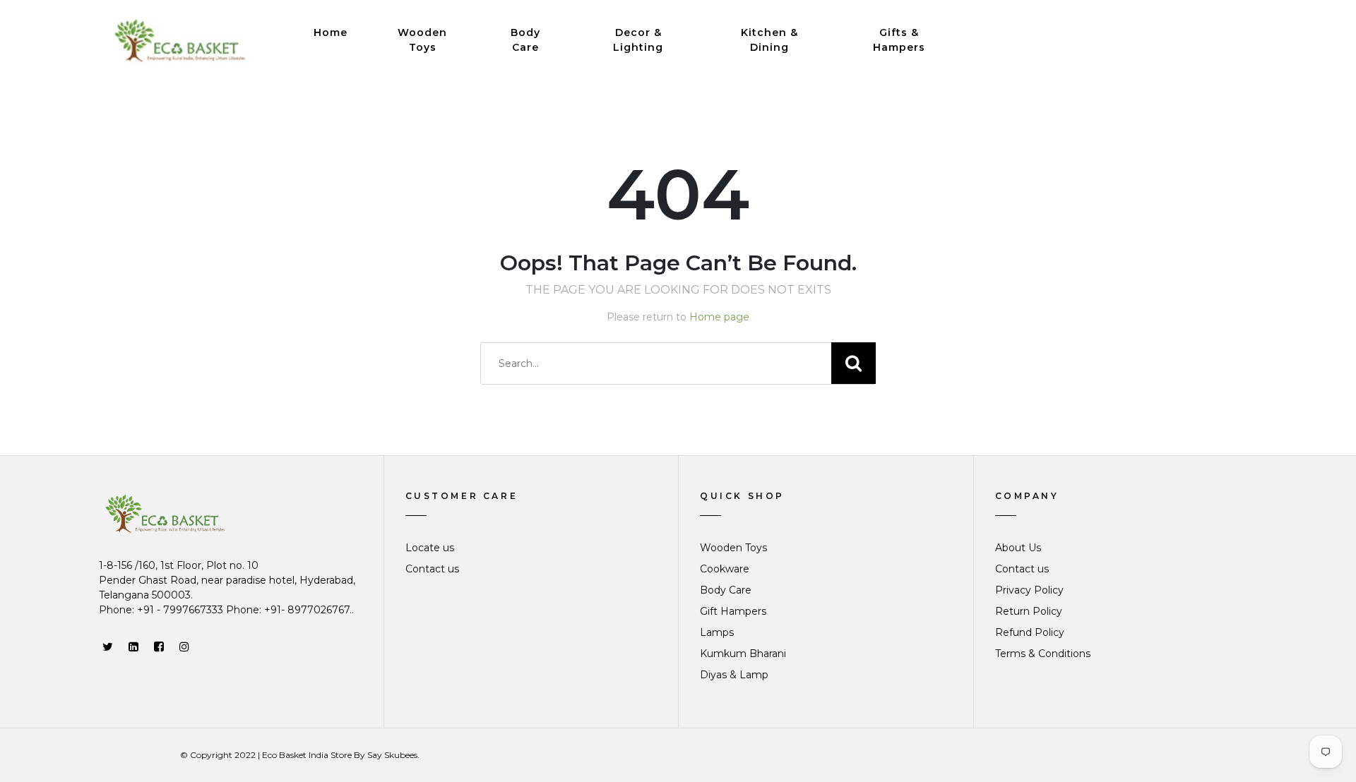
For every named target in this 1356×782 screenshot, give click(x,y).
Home (330, 32)
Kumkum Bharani (743, 653)
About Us (1018, 547)
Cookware (724, 569)
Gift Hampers (733, 611)
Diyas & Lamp (734, 674)
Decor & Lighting (638, 40)
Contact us (432, 569)
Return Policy (1028, 611)
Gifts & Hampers (899, 40)
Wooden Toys (422, 40)
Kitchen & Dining (769, 40)
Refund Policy (1029, 632)
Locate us (429, 547)
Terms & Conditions (1042, 653)
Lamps (717, 632)
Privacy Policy (1029, 590)
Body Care (525, 40)
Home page (719, 317)
